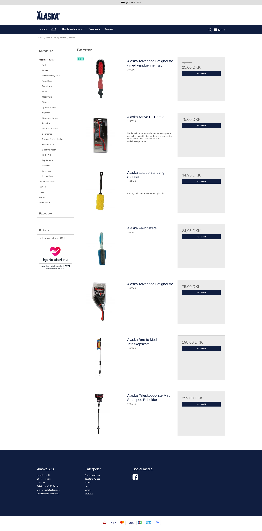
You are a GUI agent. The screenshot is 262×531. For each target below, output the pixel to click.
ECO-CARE (46, 155)
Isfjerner (46, 112)
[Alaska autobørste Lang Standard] (100, 192)
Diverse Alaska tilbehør (52, 139)
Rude (44, 91)
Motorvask (47, 96)
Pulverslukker (48, 144)
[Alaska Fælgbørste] (100, 247)
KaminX (42, 186)
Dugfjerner (47, 133)
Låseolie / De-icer (50, 118)
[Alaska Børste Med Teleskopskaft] (100, 359)
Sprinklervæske (49, 107)
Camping (46, 165)
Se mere (89, 493)
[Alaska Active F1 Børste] (100, 136)
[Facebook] (135, 478)
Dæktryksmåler (49, 149)
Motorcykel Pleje (50, 128)
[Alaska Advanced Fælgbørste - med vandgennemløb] (100, 80)
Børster (45, 70)
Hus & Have (47, 176)
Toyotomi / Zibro (47, 181)
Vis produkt (201, 73)
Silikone (45, 102)
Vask (44, 65)
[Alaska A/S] (131, 15)
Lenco (41, 192)
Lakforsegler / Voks (51, 75)
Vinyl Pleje (47, 81)
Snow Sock (47, 171)
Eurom (42, 197)
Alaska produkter (46, 59)
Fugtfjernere (48, 160)
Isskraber (46, 123)
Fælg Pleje (47, 86)
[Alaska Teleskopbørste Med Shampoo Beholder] (100, 414)
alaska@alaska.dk (51, 490)
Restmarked (44, 202)
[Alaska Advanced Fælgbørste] (100, 303)
